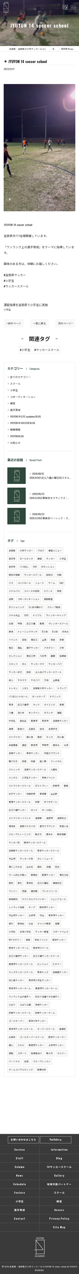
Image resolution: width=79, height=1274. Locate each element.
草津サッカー (33, 753)
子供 (46, 680)
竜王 (11, 647)
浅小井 (21, 712)
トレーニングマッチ (27, 631)
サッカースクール (33, 574)
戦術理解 (61, 834)
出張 (26, 1061)
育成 (53, 639)
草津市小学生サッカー (40, 980)
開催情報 (15, 429)
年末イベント (41, 939)
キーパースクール (46, 1028)
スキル (21, 1045)
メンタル (13, 777)
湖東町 (62, 1028)
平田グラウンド (52, 753)
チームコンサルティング (21, 1069)
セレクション (15, 655)
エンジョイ (42, 963)
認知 (24, 639)
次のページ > (65, 323)
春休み (56, 744)
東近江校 (64, 874)
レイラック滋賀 (16, 907)
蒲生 (20, 647)
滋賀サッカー (15, 753)
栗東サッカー (48, 874)
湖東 (11, 728)
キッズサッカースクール (21, 972)
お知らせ (15, 443)
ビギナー (57, 963)
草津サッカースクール (48, 850)
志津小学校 (25, 931)
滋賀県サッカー (60, 720)
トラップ (61, 688)
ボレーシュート (45, 858)
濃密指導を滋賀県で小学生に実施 (26, 304)
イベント (13, 639)
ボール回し (47, 809)
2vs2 (61, 582)
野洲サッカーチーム (19, 947)
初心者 (60, 736)
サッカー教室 (42, 931)
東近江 (34, 639)
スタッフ (13, 663)
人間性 (54, 769)
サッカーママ (37, 663)
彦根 (62, 639)
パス (11, 582)
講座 (59, 712)
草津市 (45, 720)
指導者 (63, 655)
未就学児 (53, 728)
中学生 (12, 720)
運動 (11, 1053)
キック (36, 704)
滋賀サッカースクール (35, 769)
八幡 (11, 712)
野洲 (11, 631)
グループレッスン (42, 1061)
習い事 (43, 761)
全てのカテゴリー (20, 377)
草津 (11, 704)
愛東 (62, 704)
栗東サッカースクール (20, 801)
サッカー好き (15, 671)
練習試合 (57, 882)
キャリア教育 (44, 923)
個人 (11, 1045)
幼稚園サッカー (60, 972)
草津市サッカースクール (21, 1028)
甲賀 (20, 623)
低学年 (12, 566)
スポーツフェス (60, 931)
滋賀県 (12, 550)
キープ (32, 907)
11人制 (45, 631)
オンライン (34, 712)
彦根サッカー (42, 1004)
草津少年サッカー (37, 1020)
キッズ (49, 736)
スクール (15, 383)
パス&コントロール (18, 696)
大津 (66, 744)
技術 (28, 671)
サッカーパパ (55, 663)
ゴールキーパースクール (32, 1036)
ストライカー (15, 736)
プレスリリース (49, 890)
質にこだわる (15, 866)
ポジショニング (16, 607)
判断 (59, 574)
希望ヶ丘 (64, 826)
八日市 (43, 655)
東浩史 (12, 826)
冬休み (65, 631)
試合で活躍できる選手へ (47, 996)
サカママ (22, 680)
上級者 (56, 680)
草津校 (29, 882)
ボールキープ (38, 696)
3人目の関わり (36, 607)
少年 (62, 647)
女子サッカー (15, 793)
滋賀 (11, 599)
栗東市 (34, 720)
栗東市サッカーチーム (46, 988)
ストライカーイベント (20, 817)
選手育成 (15, 410)
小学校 (12, 931)
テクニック (55, 696)
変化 (20, 882)
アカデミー (49, 647)
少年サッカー (26, 550)
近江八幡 (30, 623)
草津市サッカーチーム (20, 988)
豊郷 (66, 785)
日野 (37, 801)
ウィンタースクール (58, 623)
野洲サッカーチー (57, 1036)
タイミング (49, 704)
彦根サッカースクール (20, 1012)
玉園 (48, 866)
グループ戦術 (53, 607)
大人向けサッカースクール (48, 671)
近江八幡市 (23, 704)
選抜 (24, 744)
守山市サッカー (16, 915)
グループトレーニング (20, 834)
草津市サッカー (56, 915)
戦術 (39, 736)
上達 (44, 639)
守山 (42, 915)
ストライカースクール (20, 785)
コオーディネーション (23, 397)
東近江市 (30, 655)
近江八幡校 (43, 882)
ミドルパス (14, 590)
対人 (24, 663)
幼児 (42, 728)
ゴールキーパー (16, 1020)
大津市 (32, 915)
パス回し (24, 566)
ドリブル (37, 615)
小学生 (7, 309)
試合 (57, 866)
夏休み (49, 834)
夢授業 (43, 793)
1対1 (35, 566)
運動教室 (48, 599)
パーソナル (14, 1061)
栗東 (42, 623)
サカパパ (35, 680)
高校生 (23, 720)
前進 (24, 761)
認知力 (49, 574)
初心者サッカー (16, 980)
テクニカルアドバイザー (34, 899)
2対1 (26, 615)
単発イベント (48, 777)
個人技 (29, 736)
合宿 (11, 623)
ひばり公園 (25, 1004)
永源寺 (12, 1036)
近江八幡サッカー (17, 809)
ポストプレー (41, 785)
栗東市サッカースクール (21, 963)
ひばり (12, 1004)
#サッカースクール (46, 350)
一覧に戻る (39, 323)
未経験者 (13, 744)
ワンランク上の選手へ (20, 996)
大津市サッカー (56, 1045)
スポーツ (22, 1053)
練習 (12, 403)
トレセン (13, 688)
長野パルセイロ (27, 826)
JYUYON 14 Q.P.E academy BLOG (25, 416)
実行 (11, 923)
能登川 (21, 728)
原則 (11, 882)
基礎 (53, 655)
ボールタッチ (26, 558)
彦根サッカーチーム (45, 1012)
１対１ (25, 688)
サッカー (50, 558)
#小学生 (25, 350)
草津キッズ (42, 972)
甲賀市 (45, 744)
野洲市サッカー (47, 907)
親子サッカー (33, 647)
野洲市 (34, 744)
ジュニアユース (58, 899)
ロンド (34, 809)
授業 (57, 923)
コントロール (24, 582)
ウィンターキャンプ (56, 615)
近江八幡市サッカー (19, 955)
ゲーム (52, 582)
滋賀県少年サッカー (43, 688)
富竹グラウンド (47, 826)
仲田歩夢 (30, 793)
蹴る (39, 866)
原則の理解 (14, 574)
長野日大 (61, 817)
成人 (11, 680)
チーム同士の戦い (17, 874)
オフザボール (50, 801)
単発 (59, 590)
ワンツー (13, 890)
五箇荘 (32, 728)
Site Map (59, 1227)
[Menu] (73, 7)
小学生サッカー (29, 777)
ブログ (40, 550)
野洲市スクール (41, 947)
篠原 (28, 939)
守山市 (12, 858)
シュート (39, 582)
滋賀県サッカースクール (21, 850)
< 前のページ (13, 323)
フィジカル (56, 761)
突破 (24, 890)
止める (29, 866)
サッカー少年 (26, 858)
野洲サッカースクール (35, 842)
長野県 (38, 817)
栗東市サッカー (36, 1045)
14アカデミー (15, 939)
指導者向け (36, 1053)
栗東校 (34, 874)
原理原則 (13, 899)
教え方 (49, 1053)
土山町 (54, 793)
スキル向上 (14, 615)
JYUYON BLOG (17, 436)
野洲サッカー (59, 939)
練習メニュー (55, 550)
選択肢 (34, 890)
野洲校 (21, 923)
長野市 (49, 817)
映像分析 (41, 1069)
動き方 (38, 834)
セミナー (61, 1053)
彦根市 (56, 785)
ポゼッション (47, 566)
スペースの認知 (31, 590)
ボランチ (48, 712)
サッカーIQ (14, 842)
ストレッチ (14, 769)
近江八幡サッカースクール (46, 955)
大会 (31, 923)
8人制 (55, 631)
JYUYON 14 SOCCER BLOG (22, 423)
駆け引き (13, 761)
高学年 (12, 558)
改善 (33, 761)
